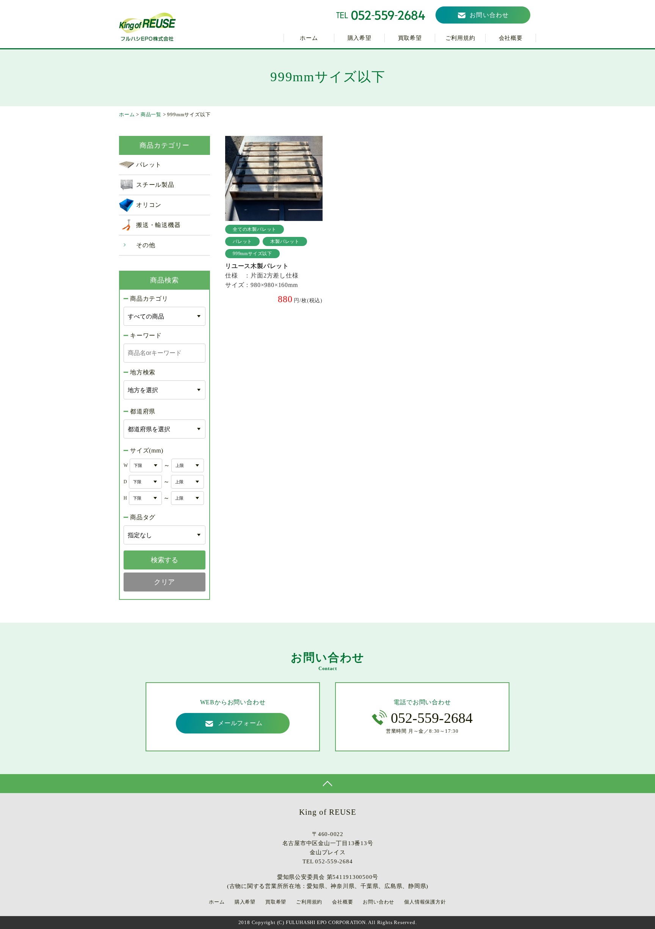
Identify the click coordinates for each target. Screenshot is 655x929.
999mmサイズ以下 (252, 253)
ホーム (309, 38)
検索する (164, 560)
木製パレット (284, 241)
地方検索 (142, 372)
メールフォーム (240, 723)
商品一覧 (151, 114)
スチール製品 (155, 184)
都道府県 (142, 411)
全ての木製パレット (254, 229)
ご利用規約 (460, 38)
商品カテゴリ (149, 298)
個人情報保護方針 (425, 902)
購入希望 (359, 38)
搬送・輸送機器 (158, 225)
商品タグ (142, 517)
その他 (145, 245)
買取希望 (410, 38)
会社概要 (511, 38)
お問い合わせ (489, 15)
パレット (148, 164)
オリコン (148, 205)
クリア (164, 582)
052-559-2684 (432, 718)
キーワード (146, 335)
